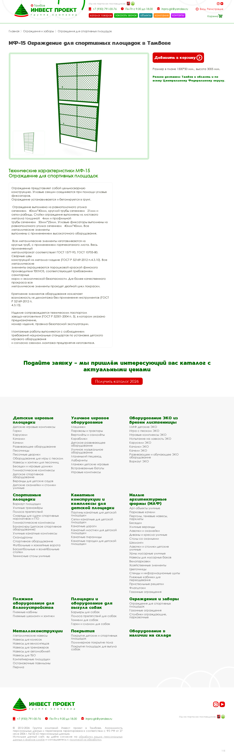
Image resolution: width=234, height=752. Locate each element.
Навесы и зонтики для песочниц (36, 462)
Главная (14, 31)
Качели (18, 442)
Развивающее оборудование (34, 446)
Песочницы (21, 450)
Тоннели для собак (84, 619)
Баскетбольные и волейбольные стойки (36, 550)
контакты (178, 15)
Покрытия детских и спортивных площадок (94, 637)
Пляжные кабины (25, 612)
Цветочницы (137, 569)
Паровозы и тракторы (87, 430)
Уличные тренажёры (28, 507)
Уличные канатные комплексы (35, 533)
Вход (203, 9)
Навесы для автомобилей (31, 651)
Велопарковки (139, 561)
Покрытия (83, 631)
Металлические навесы (30, 635)
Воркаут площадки (27, 503)
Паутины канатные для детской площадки (93, 514)
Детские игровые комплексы (34, 426)
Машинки (78, 426)
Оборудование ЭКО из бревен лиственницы (153, 420)
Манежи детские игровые (90, 464)
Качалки (19, 438)
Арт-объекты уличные (144, 508)
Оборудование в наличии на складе (150, 633)
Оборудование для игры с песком (38, 458)
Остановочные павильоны (31, 663)
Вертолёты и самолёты (88, 434)
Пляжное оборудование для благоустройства (33, 603)
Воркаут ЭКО (139, 461)
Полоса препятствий (28, 511)
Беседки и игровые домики (32, 466)
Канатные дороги (83, 526)
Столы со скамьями (144, 538)
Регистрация (215, 9)
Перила (18, 667)
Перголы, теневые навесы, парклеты (148, 517)
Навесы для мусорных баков (150, 557)
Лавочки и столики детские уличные (149, 548)
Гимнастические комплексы (34, 470)
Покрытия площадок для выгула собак (94, 648)
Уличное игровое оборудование (90, 420)
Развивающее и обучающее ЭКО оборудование (154, 456)
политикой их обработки (85, 739)
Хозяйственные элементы (147, 565)
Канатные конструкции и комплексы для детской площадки (92, 501)
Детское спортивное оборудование (28, 475)
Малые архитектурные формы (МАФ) (148, 499)
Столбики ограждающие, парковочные (148, 616)
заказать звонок (126, 15)
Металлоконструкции (38, 631)
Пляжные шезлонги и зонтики (33, 615)
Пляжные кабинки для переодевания (145, 578)
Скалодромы (22, 537)
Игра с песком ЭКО (144, 430)
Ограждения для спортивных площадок (85, 31)
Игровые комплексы (86, 472)
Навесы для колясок (27, 639)
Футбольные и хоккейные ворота (36, 545)
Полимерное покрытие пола (92, 642)
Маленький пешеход (86, 456)
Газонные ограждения (145, 591)
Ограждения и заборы (38, 31)
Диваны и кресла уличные (148, 534)
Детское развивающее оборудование (88, 444)
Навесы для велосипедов (31, 643)
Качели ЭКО (138, 450)
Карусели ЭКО (140, 442)
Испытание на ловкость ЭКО (150, 438)
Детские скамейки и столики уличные (34, 486)
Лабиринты (79, 460)
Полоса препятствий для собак (94, 615)
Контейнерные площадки (31, 659)
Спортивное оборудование (33, 541)
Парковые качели (142, 512)
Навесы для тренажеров (31, 647)
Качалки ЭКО (139, 446)
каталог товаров (101, 15)
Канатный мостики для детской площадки (94, 531)
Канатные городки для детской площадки (93, 542)
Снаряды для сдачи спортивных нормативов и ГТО (36, 517)
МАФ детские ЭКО (143, 426)
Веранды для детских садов (33, 480)
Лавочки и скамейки (144, 530)
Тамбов (39, 5)
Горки (17, 430)
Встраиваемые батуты (87, 468)
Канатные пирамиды (86, 536)
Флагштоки (137, 587)
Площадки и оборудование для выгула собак (91, 603)
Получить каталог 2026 (117, 381)
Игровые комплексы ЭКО (148, 434)
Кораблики (79, 438)
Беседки (135, 522)
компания (162, 15)
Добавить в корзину (175, 57)
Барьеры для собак (85, 612)
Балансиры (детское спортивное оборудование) (37, 528)
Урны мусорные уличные (147, 553)
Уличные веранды (142, 526)
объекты (145, 15)
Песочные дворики (26, 454)
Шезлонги (136, 542)
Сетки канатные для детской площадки (92, 521)
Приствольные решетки (146, 583)
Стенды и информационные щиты (154, 573)
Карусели (20, 434)
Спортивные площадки (27, 497)
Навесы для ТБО (24, 655)
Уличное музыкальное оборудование (87, 451)
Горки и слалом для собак (90, 623)
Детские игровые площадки (33, 420)
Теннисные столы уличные (31, 555)
